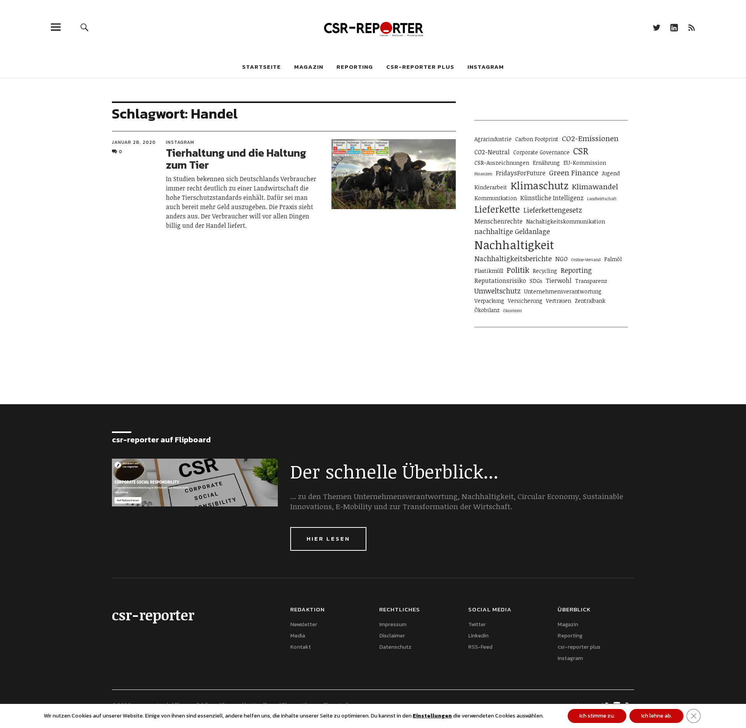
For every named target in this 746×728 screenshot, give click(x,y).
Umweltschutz (497, 290)
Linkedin (674, 27)
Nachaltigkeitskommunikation (565, 221)
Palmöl (613, 259)
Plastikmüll (488, 270)
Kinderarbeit (490, 187)
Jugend (611, 173)
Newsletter (303, 624)
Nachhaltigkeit (514, 244)
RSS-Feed (691, 27)
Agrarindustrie (493, 139)
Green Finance (573, 172)
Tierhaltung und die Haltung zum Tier (236, 159)
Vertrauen (558, 300)
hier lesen (328, 538)
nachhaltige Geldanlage (512, 231)
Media (297, 636)
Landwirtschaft (602, 198)
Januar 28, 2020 (134, 142)
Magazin (308, 66)
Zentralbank (590, 300)
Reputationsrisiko (500, 280)
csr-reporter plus (420, 66)
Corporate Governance (541, 152)
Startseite (261, 66)
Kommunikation (495, 198)
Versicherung (525, 300)
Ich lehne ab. (656, 716)
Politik (518, 269)
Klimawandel (595, 186)
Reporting (354, 66)
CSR (580, 151)
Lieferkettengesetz (552, 210)
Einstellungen (432, 715)
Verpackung (489, 300)
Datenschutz (395, 647)
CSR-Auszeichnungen (501, 162)
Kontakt (300, 647)
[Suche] (84, 27)
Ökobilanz (487, 310)
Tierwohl (559, 280)
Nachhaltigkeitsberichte (513, 258)
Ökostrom (512, 310)
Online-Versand (586, 259)
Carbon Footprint (536, 139)
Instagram (485, 66)
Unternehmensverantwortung (562, 291)
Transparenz (591, 281)
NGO (561, 259)
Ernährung (546, 162)
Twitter (656, 27)
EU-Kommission (584, 162)
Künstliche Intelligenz (552, 198)
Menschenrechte (498, 221)
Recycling (545, 270)
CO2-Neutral (492, 152)
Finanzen (483, 173)
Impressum (392, 624)
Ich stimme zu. (597, 716)
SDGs (536, 281)
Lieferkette (497, 209)
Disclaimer (392, 636)
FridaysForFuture (521, 173)
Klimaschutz (539, 185)
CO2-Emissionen (590, 138)
